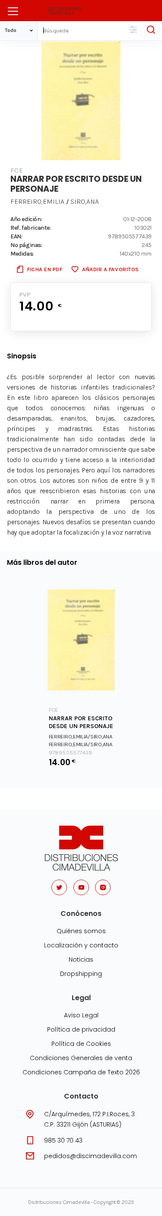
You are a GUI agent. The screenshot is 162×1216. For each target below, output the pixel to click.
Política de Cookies (81, 1043)
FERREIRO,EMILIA (37, 201)
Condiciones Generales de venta (81, 1058)
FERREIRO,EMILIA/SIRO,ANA (80, 736)
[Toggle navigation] (13, 11)
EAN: (16, 236)
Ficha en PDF (44, 269)
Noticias (81, 959)
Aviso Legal (81, 1015)
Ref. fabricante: (30, 227)
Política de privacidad (81, 1029)
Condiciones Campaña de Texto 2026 (81, 1072)
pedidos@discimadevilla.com (90, 1156)
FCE (16, 170)
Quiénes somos (81, 931)
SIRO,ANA (84, 201)
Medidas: (22, 253)
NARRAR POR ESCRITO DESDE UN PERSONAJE (81, 722)
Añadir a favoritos (110, 269)
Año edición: (26, 218)
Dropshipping (81, 973)
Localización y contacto (81, 945)
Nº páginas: (26, 244)
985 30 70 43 (63, 1140)
